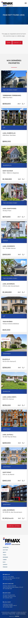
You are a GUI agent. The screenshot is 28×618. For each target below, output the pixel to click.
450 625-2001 (8, 579)
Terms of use (12, 614)
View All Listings (14, 526)
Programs (5, 557)
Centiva (16, 616)
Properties (5, 547)
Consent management (21, 614)
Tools (4, 554)
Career (4, 559)
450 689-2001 (8, 588)
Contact (5, 564)
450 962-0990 (8, 607)
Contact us (17, 42)
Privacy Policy (5, 614)
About (4, 552)
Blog (4, 562)
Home (8, 42)
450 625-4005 (8, 597)
